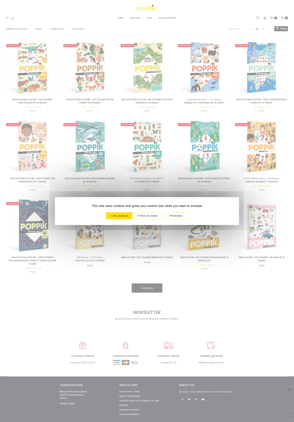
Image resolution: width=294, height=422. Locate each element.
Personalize (176, 215)
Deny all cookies (148, 215)
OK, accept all (120, 215)
